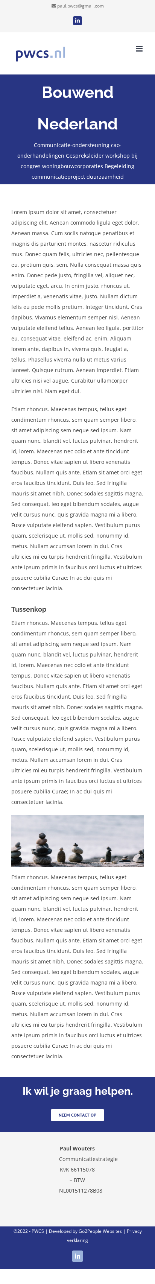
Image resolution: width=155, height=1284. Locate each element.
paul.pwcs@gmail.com (80, 6)
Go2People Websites (100, 1231)
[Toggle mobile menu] (140, 49)
